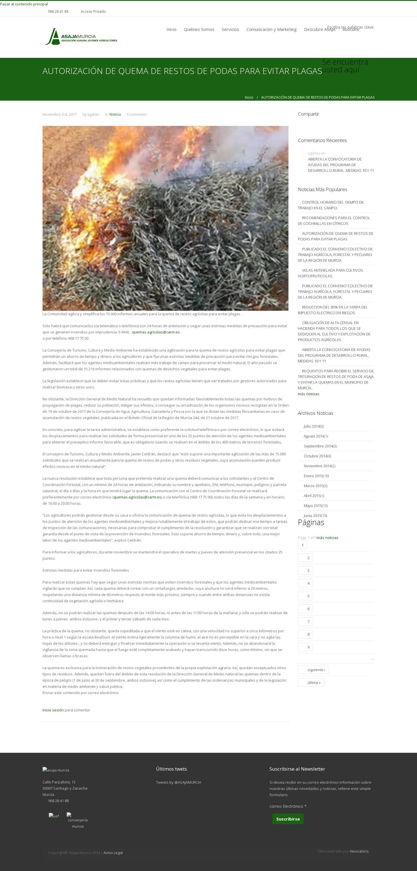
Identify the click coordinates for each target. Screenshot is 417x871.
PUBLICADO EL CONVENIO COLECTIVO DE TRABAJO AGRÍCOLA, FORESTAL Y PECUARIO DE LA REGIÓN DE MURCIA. (335, 291)
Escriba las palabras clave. (350, 27)
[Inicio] (81, 37)
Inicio (171, 29)
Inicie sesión (53, 710)
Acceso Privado (93, 11)
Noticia (115, 114)
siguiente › (316, 669)
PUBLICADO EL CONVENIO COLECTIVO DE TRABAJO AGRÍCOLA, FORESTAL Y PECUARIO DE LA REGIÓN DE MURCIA (335, 254)
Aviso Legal (113, 852)
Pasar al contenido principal (24, 4)
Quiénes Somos (199, 29)
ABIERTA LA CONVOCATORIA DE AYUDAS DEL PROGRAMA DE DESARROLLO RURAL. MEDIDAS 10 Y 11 (341, 165)
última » (314, 682)
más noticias (308, 393)
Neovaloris (359, 851)
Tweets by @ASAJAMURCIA (178, 782)
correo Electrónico (288, 806)
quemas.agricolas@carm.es (156, 332)
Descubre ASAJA (319, 29)
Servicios (230, 29)
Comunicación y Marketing (272, 29)
